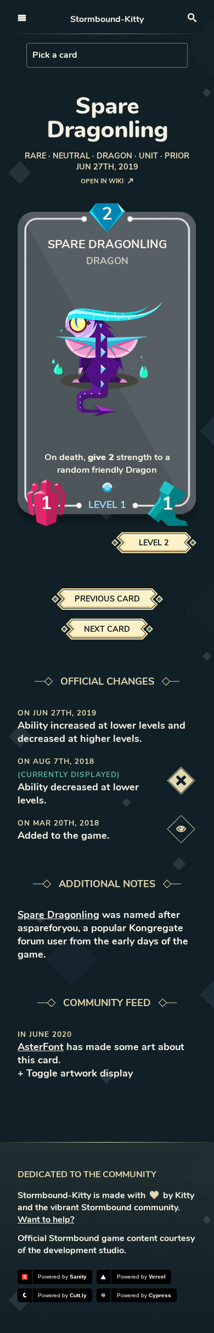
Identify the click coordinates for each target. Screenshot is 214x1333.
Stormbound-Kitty (107, 19)
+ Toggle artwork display (75, 1073)
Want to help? (46, 1220)
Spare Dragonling (58, 914)
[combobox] (33, 55)
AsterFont (41, 1046)
